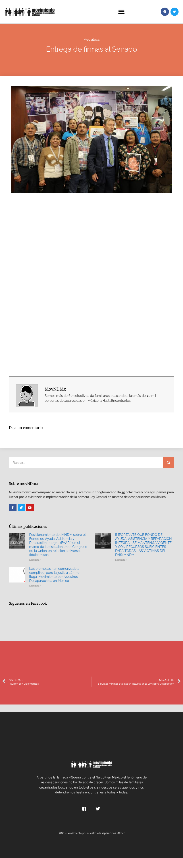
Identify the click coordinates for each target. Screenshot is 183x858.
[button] (121, 12)
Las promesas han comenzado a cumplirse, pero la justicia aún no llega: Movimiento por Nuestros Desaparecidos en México (54, 575)
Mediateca (91, 40)
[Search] (168, 462)
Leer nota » (35, 559)
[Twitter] (175, 12)
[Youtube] (30, 507)
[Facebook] (165, 12)
